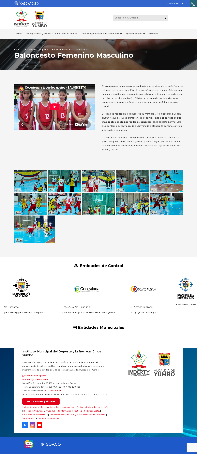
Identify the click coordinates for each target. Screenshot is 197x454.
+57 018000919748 (53, 390)
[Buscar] (165, 18)
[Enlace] (26, 3)
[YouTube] (39, 425)
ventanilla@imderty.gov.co (35, 379)
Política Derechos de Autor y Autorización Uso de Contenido (77, 415)
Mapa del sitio (28, 418)
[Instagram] (32, 425)
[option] (29, 444)
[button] (174, 3)
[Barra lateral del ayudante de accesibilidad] (193, 3)
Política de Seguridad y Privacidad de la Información (47, 411)
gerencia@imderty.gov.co (34, 375)
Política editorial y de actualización (92, 407)
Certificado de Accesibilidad (35, 415)
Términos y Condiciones (48, 418)
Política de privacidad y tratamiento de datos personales (48, 407)
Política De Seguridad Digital (87, 411)
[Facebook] (25, 425)
